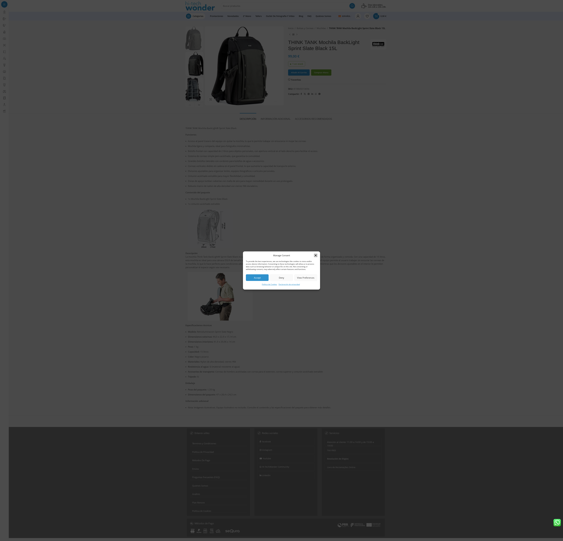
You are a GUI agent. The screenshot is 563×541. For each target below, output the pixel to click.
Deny (281, 277)
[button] (315, 255)
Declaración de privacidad (289, 284)
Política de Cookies (269, 284)
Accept (257, 277)
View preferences (305, 277)
